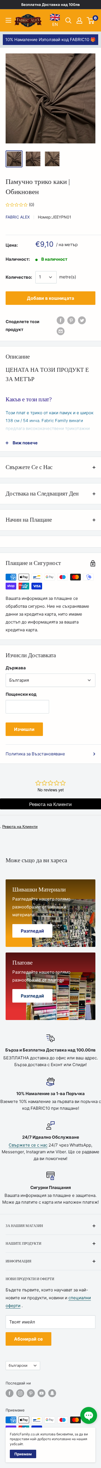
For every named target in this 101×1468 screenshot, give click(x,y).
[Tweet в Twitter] (82, 320)
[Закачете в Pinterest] (71, 320)
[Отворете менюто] (8, 20)
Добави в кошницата (50, 298)
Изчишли (24, 729)
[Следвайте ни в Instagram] (20, 1393)
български (18, 1365)
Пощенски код (21, 694)
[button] (88, 1415)
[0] (90, 20)
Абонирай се (28, 1339)
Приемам (23, 1454)
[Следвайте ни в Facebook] (9, 1393)
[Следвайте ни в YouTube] (41, 1393)
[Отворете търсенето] (68, 20)
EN (55, 20)
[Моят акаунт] (79, 20)
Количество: (19, 277)
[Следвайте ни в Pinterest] (31, 1393)
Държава (16, 667)
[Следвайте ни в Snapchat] (52, 1393)
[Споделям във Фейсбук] (61, 320)
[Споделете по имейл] (61, 331)
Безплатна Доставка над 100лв (50, 4)
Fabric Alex (18, 217)
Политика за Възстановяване (35, 753)
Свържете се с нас (28, 1145)
